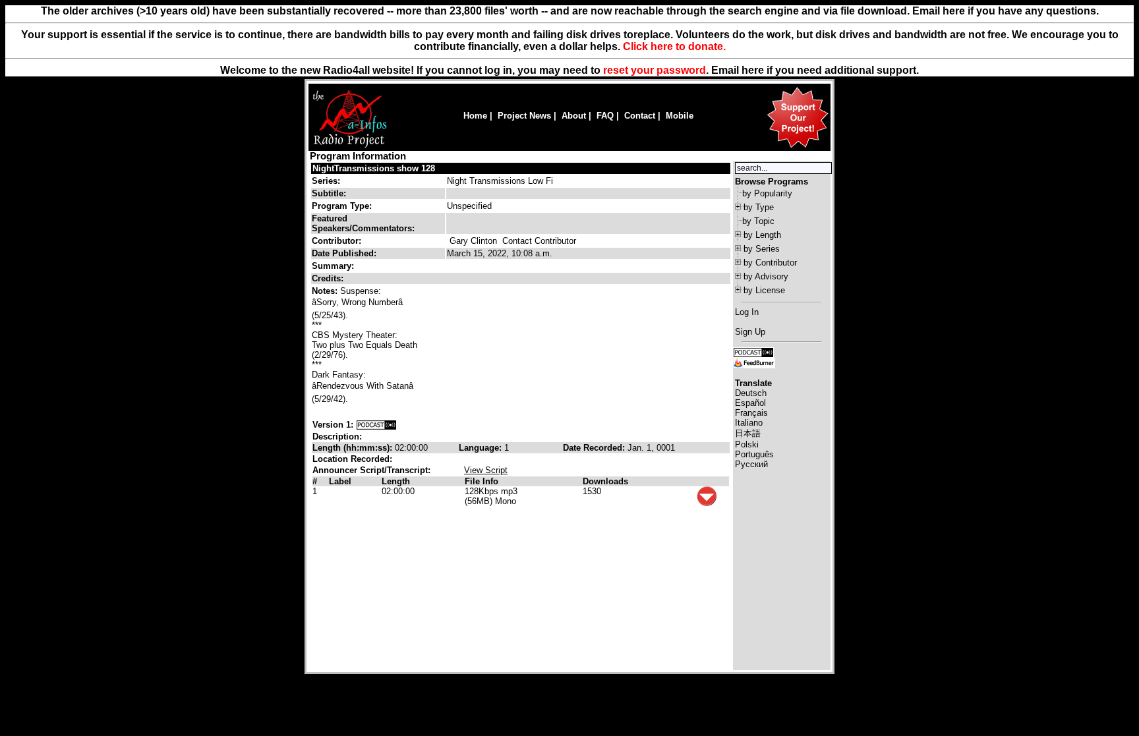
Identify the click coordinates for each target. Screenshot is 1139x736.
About (574, 116)
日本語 (748, 433)
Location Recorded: (352, 459)
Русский (751, 464)
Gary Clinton (473, 241)
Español (750, 403)
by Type (759, 207)
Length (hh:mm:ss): (353, 448)
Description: (337, 436)
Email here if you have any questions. (1005, 10)
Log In (747, 312)
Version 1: (332, 425)
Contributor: (336, 241)
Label (340, 481)
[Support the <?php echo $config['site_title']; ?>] (798, 147)
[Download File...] (706, 503)
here (753, 70)
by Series (762, 249)
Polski (747, 444)
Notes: (326, 291)
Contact (639, 116)
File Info (481, 481)
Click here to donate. (674, 46)
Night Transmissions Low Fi (500, 181)
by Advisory (766, 276)
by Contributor (770, 263)
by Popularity (767, 193)
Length (396, 481)
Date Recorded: (595, 448)
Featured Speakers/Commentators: (363, 223)
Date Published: (344, 253)
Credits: (329, 278)
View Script (486, 470)
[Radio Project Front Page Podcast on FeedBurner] (754, 362)
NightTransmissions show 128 (373, 168)
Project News (524, 116)
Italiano (749, 423)
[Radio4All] (349, 147)
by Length (762, 235)
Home (475, 116)
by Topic (758, 221)
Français (751, 413)
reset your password (654, 70)
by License (764, 290)
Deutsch (751, 393)
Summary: (334, 266)
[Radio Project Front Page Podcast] (753, 351)
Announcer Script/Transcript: (371, 470)
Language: (481, 448)
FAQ (605, 116)
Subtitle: (329, 193)
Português (754, 454)
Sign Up (750, 332)
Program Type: (342, 206)
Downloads (605, 481)
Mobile (679, 116)
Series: (326, 181)
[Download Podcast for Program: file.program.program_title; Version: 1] (376, 425)
